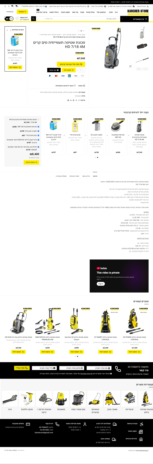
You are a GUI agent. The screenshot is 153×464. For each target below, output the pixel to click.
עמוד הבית (81, 35)
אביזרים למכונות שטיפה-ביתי (118, 141)
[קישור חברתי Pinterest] (73, 100)
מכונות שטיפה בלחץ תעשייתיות (50, 35)
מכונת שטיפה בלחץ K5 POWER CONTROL (134, 338)
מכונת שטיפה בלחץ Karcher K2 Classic (76, 338)
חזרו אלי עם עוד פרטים (69, 64)
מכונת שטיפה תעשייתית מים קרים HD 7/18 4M (139, 137)
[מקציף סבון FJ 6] (96, 125)
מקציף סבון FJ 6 (96, 135)
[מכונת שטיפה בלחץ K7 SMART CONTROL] (106, 321)
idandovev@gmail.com (44, 432)
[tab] (95, 175)
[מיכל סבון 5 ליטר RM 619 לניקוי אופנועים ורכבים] (24, 40)
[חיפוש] (5, 6)
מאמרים (9, 12)
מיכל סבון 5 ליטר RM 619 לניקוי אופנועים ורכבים (23, 52)
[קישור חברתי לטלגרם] (68, 100)
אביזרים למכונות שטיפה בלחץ (97, 139)
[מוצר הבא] (78, 31)
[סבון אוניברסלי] (75, 125)
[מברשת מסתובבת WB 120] (118, 125)
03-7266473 (43, 427)
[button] (145, 68)
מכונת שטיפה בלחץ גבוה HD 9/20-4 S (18, 337)
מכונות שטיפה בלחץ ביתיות (130, 343)
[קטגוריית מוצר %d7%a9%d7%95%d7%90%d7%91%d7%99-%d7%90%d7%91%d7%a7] (112, 401)
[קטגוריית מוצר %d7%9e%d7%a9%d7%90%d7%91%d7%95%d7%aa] (61, 401)
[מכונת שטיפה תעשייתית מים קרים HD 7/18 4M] (139, 125)
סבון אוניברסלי (75, 135)
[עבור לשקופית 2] (95, 157)
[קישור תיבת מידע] (22, 18)
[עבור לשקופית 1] (97, 157)
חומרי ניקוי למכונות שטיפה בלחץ (23, 59)
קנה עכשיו (52, 70)
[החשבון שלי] (9, 6)
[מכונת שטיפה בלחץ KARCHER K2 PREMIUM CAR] (48, 321)
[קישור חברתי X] (76, 100)
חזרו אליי (20, 368)
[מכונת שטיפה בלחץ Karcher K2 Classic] (77, 321)
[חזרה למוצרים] (81, 31)
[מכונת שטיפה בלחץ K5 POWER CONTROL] (135, 321)
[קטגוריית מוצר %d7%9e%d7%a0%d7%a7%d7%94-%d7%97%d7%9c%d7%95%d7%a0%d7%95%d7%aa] (27, 401)
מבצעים (21, 12)
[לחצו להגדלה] (130, 66)
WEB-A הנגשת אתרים (11, 450)
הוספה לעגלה (30, 162)
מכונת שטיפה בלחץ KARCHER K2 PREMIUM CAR (47, 338)
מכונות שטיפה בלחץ (69, 35)
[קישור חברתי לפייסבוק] (79, 100)
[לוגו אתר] (138, 12)
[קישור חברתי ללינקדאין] (71, 100)
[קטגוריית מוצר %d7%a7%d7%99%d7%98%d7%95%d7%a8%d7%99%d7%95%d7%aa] (129, 401)
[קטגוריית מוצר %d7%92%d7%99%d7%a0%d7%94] (10, 401)
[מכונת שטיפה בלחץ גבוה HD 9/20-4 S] (18, 321)
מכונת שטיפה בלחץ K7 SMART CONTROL (105, 338)
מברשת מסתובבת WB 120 (118, 136)
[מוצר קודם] (84, 31)
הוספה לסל (67, 70)
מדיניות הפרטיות (86, 373)
